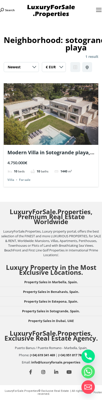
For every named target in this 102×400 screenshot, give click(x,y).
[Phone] (88, 356)
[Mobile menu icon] (99, 10)
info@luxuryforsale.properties (55, 362)
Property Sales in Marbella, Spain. (51, 282)
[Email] (88, 387)
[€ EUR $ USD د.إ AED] (54, 68)
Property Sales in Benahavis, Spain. (51, 291)
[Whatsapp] (88, 371)
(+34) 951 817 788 (70, 355)
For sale (24, 180)
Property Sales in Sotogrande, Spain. (51, 311)
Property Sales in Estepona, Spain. (51, 301)
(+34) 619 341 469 (42, 355)
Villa (10, 180)
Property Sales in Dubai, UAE (51, 321)
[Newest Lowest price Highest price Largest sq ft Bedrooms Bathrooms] (21, 68)
